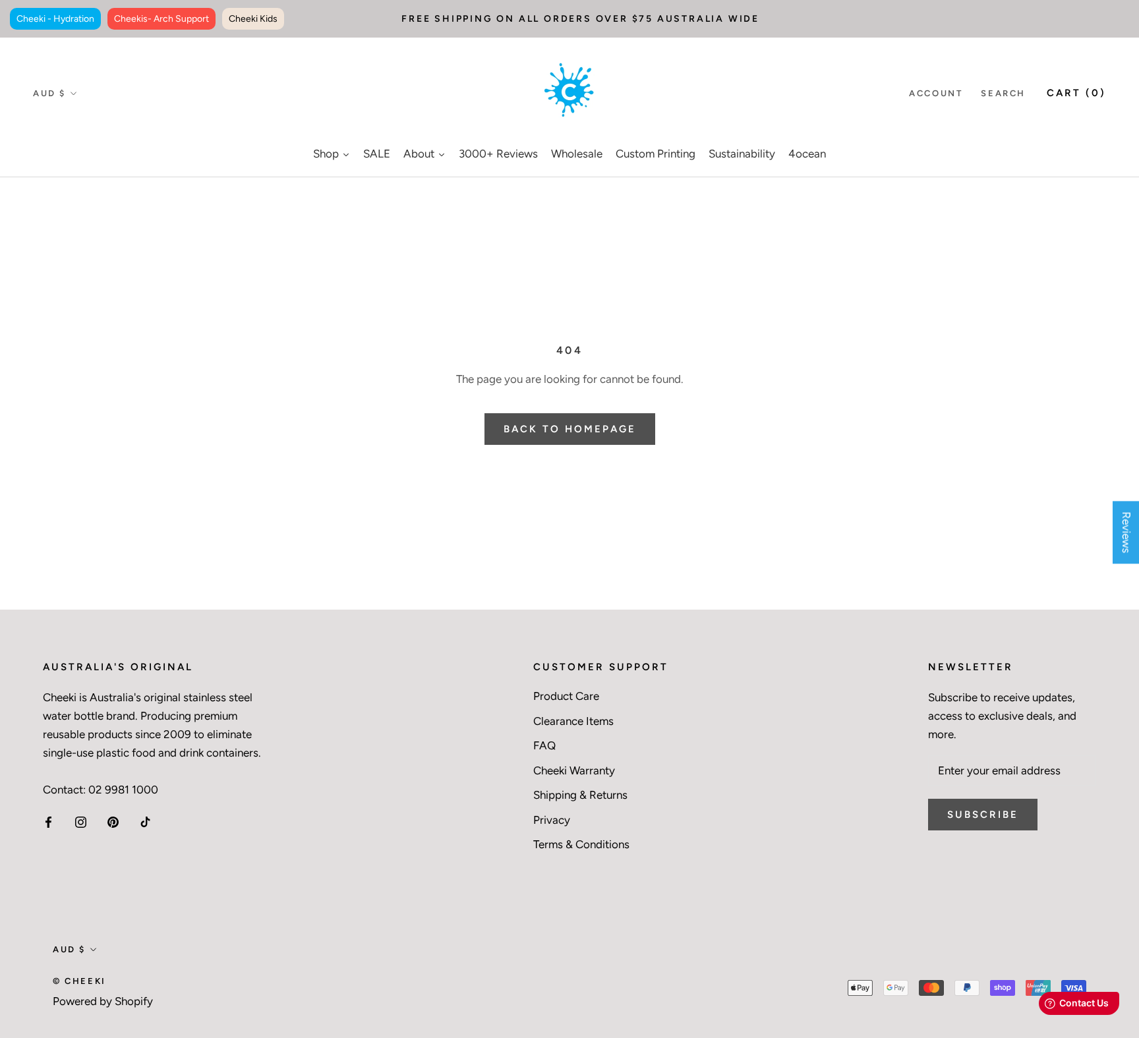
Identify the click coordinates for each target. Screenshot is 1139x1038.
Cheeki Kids (253, 18)
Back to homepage (570, 429)
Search (1003, 93)
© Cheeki (79, 981)
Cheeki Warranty (574, 770)
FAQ (544, 745)
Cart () (1076, 93)
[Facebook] (48, 821)
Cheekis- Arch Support (161, 18)
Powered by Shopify (103, 1001)
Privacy (551, 819)
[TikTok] (145, 821)
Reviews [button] (1126, 532)
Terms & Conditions (581, 844)
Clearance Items (573, 721)
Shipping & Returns (580, 794)
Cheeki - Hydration (55, 18)
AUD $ (49, 93)
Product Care (566, 696)
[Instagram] (80, 821)
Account (935, 93)
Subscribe (982, 815)
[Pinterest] (113, 821)
